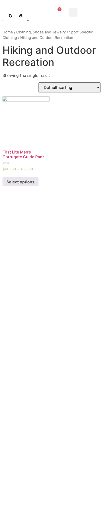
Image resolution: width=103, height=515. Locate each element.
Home (7, 32)
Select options (20, 181)
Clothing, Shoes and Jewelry (41, 32)
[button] (73, 12)
